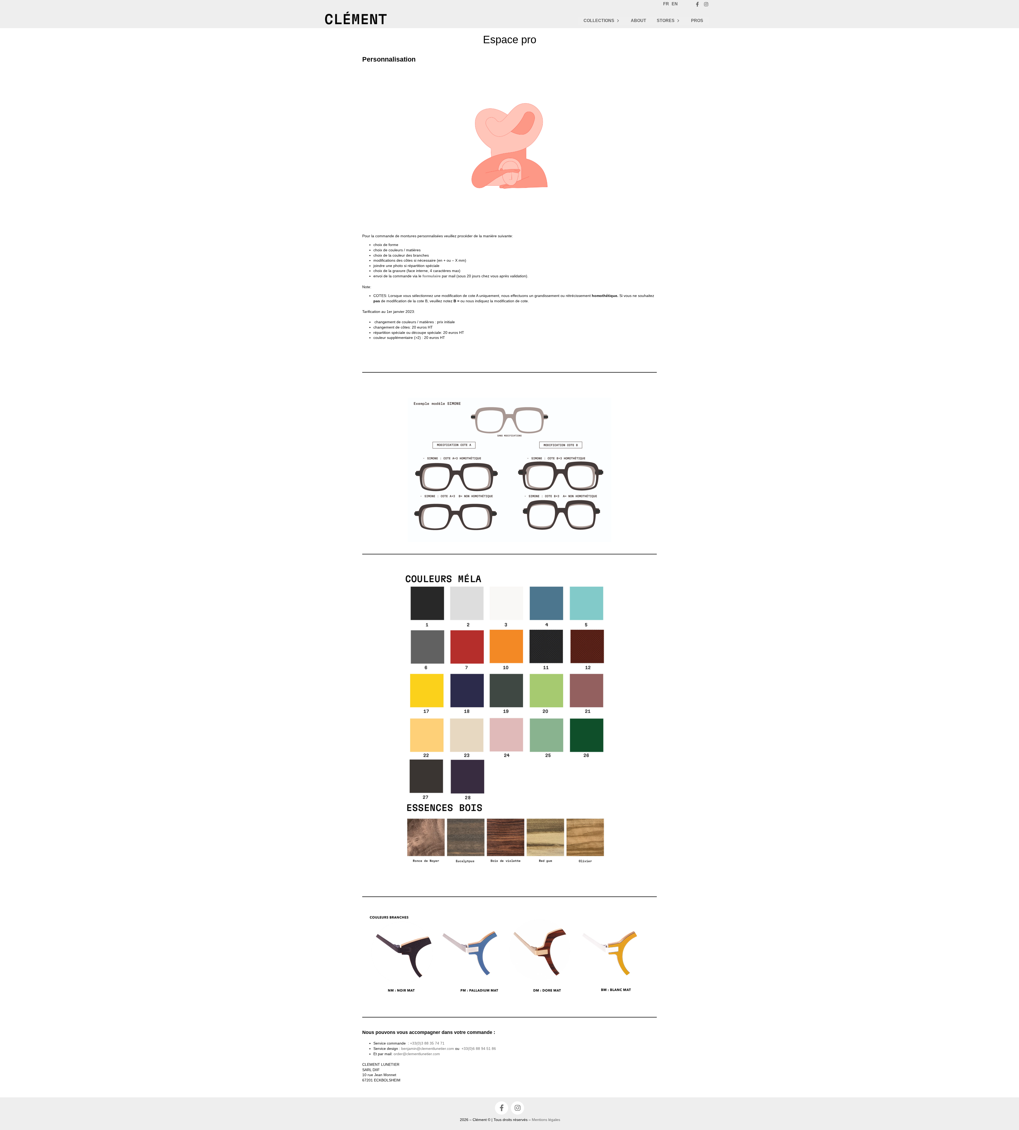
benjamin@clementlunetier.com (427, 1048)
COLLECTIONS (599, 20)
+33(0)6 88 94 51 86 (478, 1048)
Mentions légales (546, 1120)
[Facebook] (697, 4)
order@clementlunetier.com (417, 1054)
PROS (697, 20)
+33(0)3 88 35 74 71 (427, 1043)
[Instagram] (706, 4)
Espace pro (509, 39)
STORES (666, 20)
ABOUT (638, 20)
